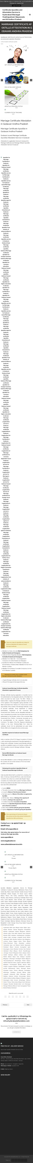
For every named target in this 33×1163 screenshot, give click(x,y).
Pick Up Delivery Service (13, 87)
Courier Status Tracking (13, 112)
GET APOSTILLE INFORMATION (14, 65)
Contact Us (16, 1032)
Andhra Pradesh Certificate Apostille (9, 41)
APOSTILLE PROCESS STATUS (14, 106)
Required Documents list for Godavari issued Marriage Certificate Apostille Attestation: (14, 675)
